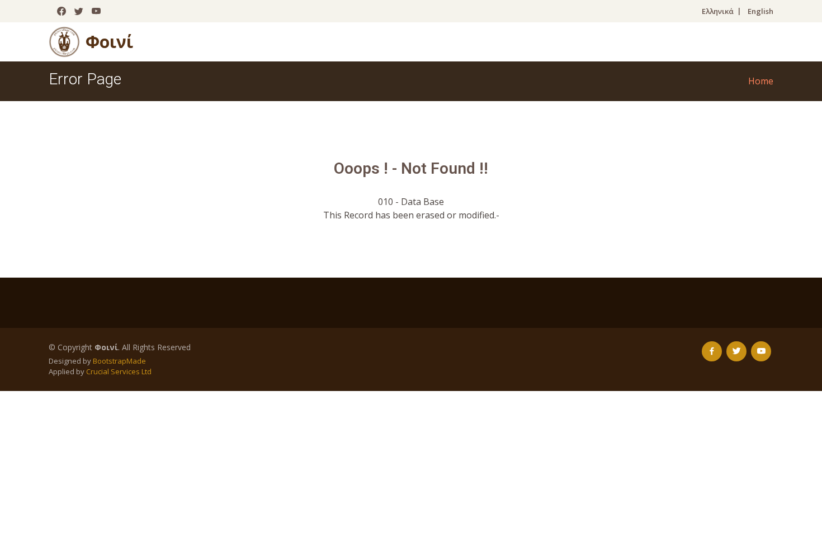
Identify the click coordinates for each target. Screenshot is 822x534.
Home (760, 81)
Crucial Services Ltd (119, 371)
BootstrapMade (119, 361)
